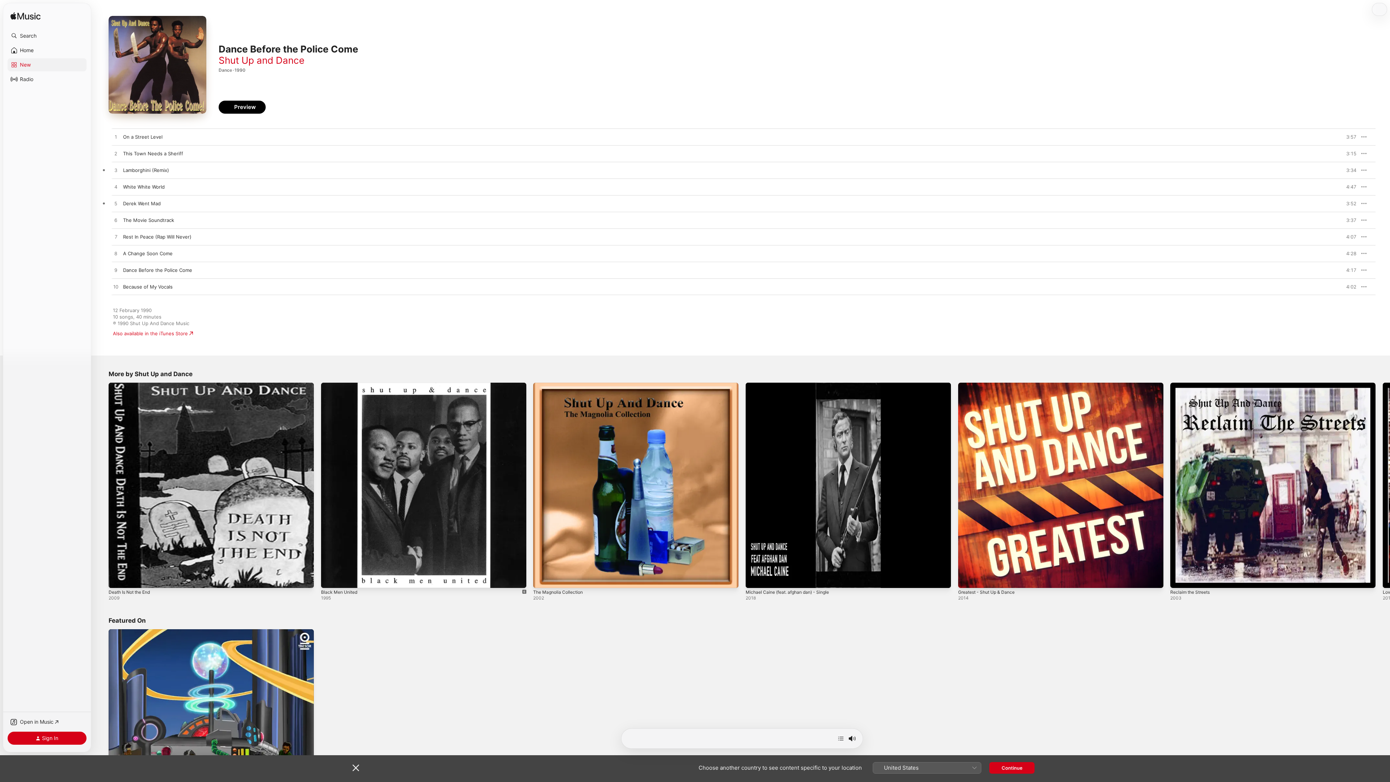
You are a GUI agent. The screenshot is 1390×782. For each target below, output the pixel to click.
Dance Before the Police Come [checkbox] (157, 270)
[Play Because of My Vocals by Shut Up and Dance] (116, 287)
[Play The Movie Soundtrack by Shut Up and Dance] (116, 220)
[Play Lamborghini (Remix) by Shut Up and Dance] (116, 170)
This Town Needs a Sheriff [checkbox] (153, 153)
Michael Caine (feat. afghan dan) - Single (792, 385)
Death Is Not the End (132, 385)
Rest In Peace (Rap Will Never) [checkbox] (157, 237)
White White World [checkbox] (144, 187)
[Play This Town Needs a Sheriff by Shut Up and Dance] (116, 154)
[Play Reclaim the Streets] (1179, 578)
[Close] (356, 768)
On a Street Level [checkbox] (143, 137)
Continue (1012, 768)
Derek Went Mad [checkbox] (142, 203)
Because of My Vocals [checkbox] (148, 287)
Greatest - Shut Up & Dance (990, 385)
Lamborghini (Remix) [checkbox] (146, 170)
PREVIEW (1348, 137)
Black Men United (341, 385)
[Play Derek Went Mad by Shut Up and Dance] (116, 204)
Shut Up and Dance (261, 60)
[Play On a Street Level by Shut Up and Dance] (116, 137)
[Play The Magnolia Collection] (542, 578)
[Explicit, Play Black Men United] (330, 578)
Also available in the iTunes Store (150, 333)
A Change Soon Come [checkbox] (148, 253)
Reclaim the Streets (1192, 385)
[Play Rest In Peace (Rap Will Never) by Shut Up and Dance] (116, 237)
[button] (47, 36)
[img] (25, 16)
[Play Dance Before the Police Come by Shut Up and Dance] (116, 270)
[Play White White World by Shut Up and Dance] (116, 187)
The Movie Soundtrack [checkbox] (148, 220)
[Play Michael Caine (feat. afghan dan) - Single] (754, 578)
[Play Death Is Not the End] (117, 578)
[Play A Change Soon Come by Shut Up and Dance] (116, 254)
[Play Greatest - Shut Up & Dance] (967, 578)
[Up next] (841, 738)
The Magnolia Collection (560, 385)
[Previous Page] (101, 485)
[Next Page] (1383, 485)
